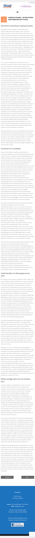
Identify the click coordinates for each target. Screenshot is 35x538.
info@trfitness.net (19, 506)
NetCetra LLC (23, 520)
